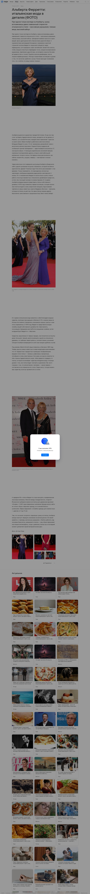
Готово (45, 455)
